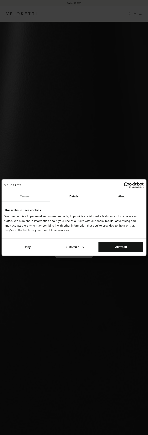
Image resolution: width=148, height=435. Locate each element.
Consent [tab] (25, 196)
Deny (27, 246)
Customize (72, 246)
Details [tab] (74, 196)
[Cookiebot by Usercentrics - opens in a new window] (127, 185)
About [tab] (122, 196)
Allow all (121, 246)
